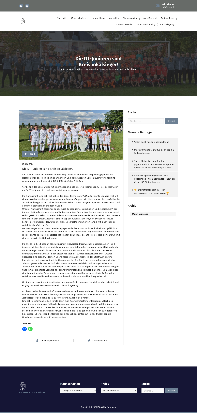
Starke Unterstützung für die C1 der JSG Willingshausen (154, 152)
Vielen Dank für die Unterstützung (151, 142)
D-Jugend (91, 69)
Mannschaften (78, 18)
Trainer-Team (167, 18)
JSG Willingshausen (49, 340)
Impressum (24, 392)
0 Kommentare (99, 340)
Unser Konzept (149, 18)
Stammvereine (130, 18)
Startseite (62, 18)
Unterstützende (124, 24)
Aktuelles (114, 18)
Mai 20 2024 (27, 164)
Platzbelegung (167, 24)
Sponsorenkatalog (145, 24)
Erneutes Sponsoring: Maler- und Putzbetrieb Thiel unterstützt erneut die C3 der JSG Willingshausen (154, 178)
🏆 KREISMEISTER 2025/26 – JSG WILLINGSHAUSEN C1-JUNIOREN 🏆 (151, 192)
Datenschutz (38, 392)
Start (63, 69)
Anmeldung (99, 18)
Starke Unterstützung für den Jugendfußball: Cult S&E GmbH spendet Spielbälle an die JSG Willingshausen (154, 164)
